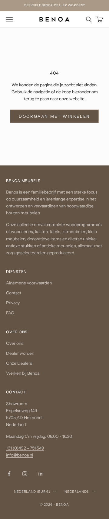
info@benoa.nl (19, 455)
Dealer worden (20, 353)
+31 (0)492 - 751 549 (25, 448)
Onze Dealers (19, 363)
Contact (13, 293)
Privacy (13, 303)
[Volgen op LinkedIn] (41, 474)
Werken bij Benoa (22, 373)
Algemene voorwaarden (29, 283)
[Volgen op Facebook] (9, 474)
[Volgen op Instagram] (25, 474)
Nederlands (76, 491)
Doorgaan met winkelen (54, 116)
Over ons (14, 343)
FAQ (10, 313)
